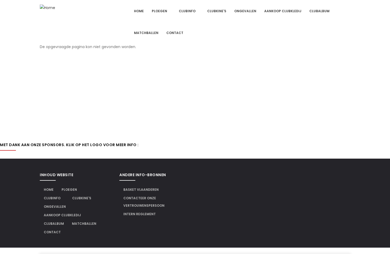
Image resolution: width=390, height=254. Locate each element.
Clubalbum (319, 11)
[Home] (47, 7)
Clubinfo (187, 11)
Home (139, 11)
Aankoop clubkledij (282, 11)
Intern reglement (139, 214)
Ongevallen (245, 11)
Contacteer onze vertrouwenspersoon (143, 202)
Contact (174, 33)
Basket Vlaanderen (141, 189)
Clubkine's (216, 11)
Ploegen (160, 11)
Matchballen (146, 33)
